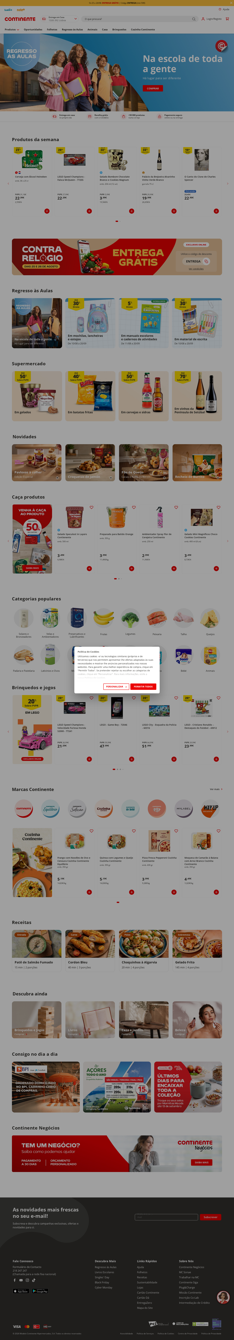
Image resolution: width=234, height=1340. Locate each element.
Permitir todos (143, 686)
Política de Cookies (95, 677)
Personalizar (114, 686)
